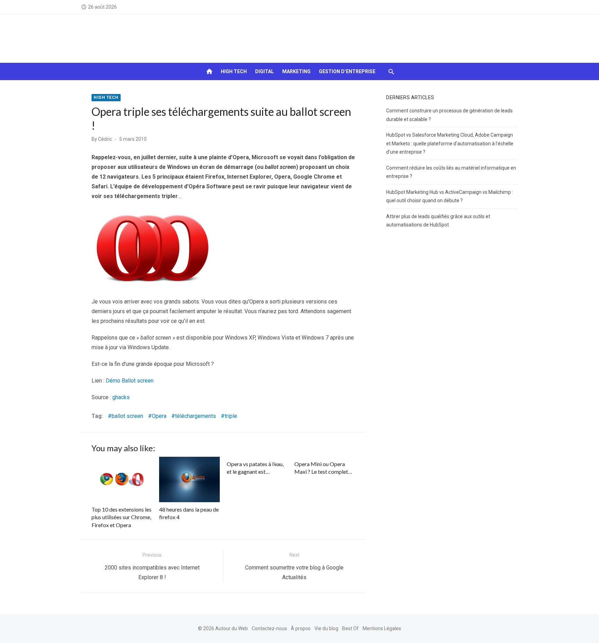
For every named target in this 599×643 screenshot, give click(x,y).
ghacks (121, 397)
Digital (264, 71)
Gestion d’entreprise (347, 71)
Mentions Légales (382, 628)
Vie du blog (326, 628)
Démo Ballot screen (130, 380)
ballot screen (127, 416)
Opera (159, 416)
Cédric (105, 139)
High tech (234, 71)
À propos (301, 628)
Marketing (296, 71)
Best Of (350, 628)
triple (231, 416)
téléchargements (195, 416)
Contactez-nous (269, 628)
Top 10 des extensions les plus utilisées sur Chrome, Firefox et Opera (121, 517)
